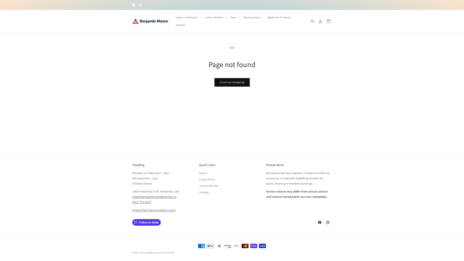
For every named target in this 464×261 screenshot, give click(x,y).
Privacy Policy (207, 179)
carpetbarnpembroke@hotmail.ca (154, 197)
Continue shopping (232, 82)
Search (203, 173)
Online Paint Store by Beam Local (153, 210)
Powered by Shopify (165, 252)
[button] (188, 17)
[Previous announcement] (193, 4)
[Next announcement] (271, 4)
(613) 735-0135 (141, 202)
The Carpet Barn (147, 252)
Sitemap (204, 192)
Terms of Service (208, 185)
